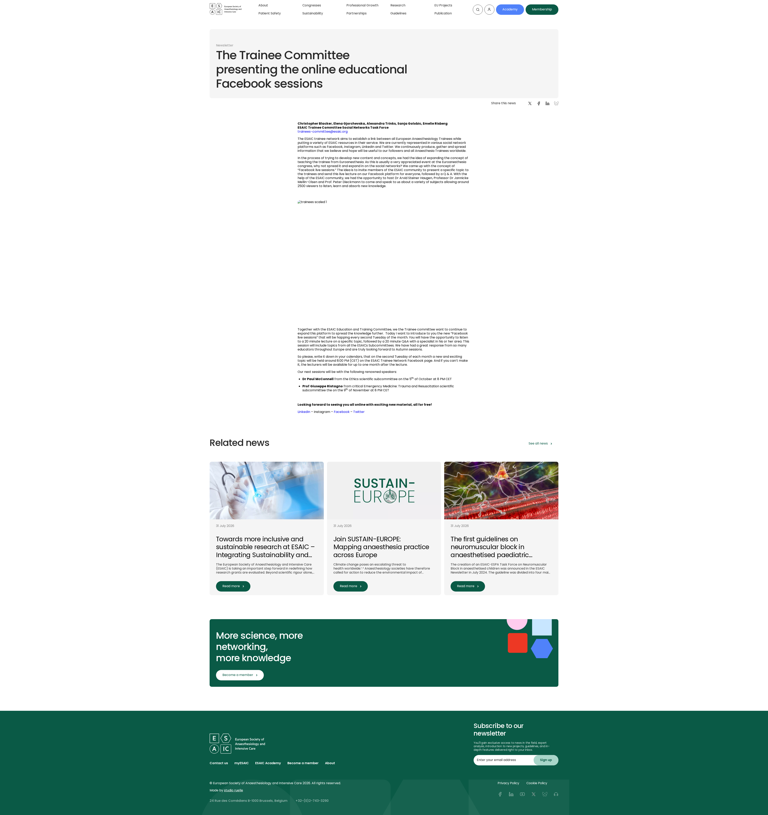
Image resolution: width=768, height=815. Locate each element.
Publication (443, 14)
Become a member (303, 763)
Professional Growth (362, 6)
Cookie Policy (536, 783)
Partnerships (356, 14)
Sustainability (312, 14)
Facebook (342, 412)
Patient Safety (269, 14)
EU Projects (443, 6)
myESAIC (241, 763)
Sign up (546, 760)
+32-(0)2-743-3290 (312, 801)
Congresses (311, 6)
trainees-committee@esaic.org (323, 131)
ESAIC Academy (268, 763)
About (263, 6)
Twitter (359, 412)
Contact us (219, 763)
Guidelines (398, 14)
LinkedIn (304, 412)
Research (397, 6)
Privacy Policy (508, 783)
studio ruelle (233, 790)
